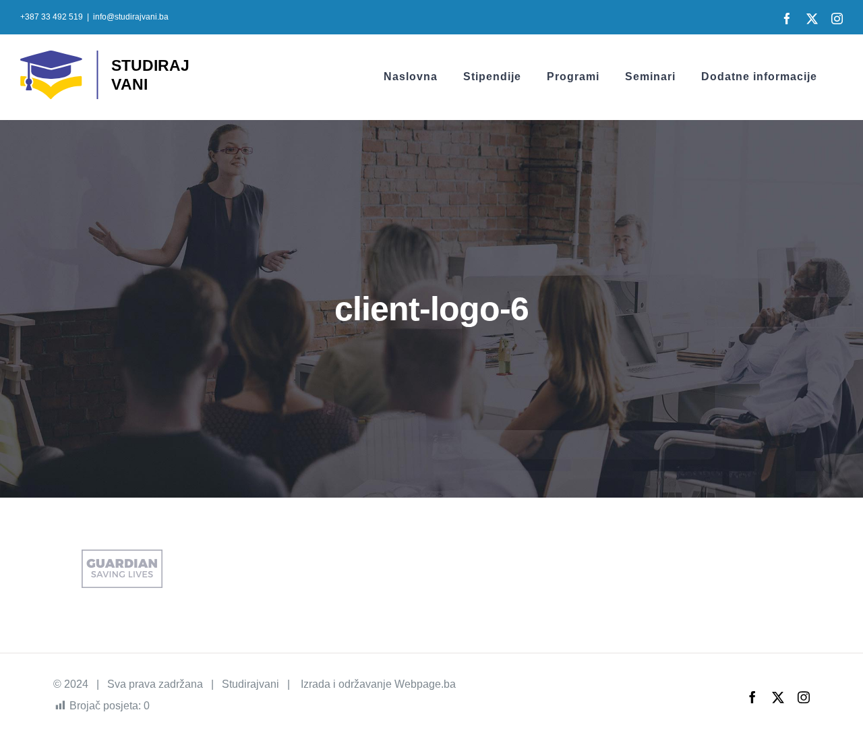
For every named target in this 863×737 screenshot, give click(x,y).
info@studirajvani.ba (131, 17)
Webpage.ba (425, 684)
